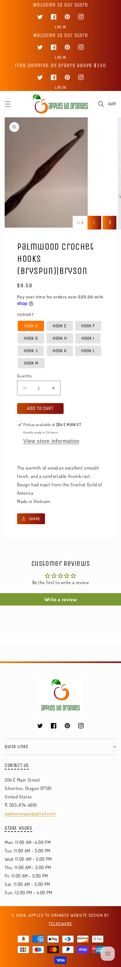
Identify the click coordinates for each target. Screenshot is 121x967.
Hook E (60, 325)
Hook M (31, 363)
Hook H (60, 338)
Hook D (31, 325)
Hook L (88, 350)
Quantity (24, 375)
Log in (60, 27)
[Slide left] (94, 222)
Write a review (60, 599)
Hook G (31, 338)
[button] (8, 104)
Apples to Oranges (49, 915)
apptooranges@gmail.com (30, 813)
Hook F (88, 325)
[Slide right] (109, 222)
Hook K (60, 350)
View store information (51, 441)
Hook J (31, 350)
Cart (112, 104)
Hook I (88, 338)
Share (34, 518)
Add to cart (40, 408)
